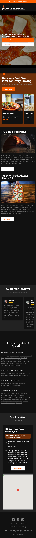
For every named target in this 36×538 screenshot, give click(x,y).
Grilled (11, 375)
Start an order (18, 468)
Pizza (8, 373)
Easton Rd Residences (12, 397)
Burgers (12, 373)
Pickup (7, 385)
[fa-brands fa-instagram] (18, 519)
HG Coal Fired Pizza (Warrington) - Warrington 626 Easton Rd (16, 436)
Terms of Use (13, 527)
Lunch (12, 385)
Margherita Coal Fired (13, 356)
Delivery (18, 383)
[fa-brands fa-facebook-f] (13, 519)
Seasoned (16, 375)
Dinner (18, 385)
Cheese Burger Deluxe (20, 363)
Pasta (17, 373)
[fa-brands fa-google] (22, 519)
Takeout (13, 383)
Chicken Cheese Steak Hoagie (12, 365)
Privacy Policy (22, 527)
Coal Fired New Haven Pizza (12, 358)
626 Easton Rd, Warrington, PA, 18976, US (18, 442)
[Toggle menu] (34, 7)
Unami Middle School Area (13, 399)
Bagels (25, 373)
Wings (21, 373)
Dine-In (8, 383)
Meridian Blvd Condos (11, 395)
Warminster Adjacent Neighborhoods (11, 403)
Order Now (8, 89)
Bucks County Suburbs (21, 401)
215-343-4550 (12, 447)
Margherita (25, 375)
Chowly (21, 534)
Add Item (5, 119)
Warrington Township (14, 393)
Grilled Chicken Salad (23, 361)
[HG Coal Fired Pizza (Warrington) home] (13, 7)
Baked (6, 375)
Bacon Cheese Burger (7, 363)
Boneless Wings (11, 361)
